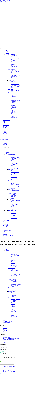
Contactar (2, 360)
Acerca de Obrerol (7, 130)
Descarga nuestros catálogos (9, 331)
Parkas (12, 65)
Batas (12, 113)
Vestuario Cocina (12, 92)
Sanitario (7, 53)
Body (12, 108)
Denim (4, 121)
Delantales (13, 96)
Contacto (5, 132)
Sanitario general (12, 110)
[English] (48, 139)
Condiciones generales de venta (9, 366)
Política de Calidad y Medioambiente (11, 338)
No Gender (5, 123)
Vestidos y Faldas (15, 90)
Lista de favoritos (6, 322)
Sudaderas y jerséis (15, 56)
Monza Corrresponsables (8, 339)
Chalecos (13, 64)
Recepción (10, 89)
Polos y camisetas (15, 71)
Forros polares (14, 66)
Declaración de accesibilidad (9, 371)
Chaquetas (13, 101)
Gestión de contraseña (7, 321)
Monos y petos (14, 55)
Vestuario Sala (11, 99)
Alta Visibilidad (11, 69)
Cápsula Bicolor (6, 120)
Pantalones (13, 61)
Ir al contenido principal (5, 0)
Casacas (13, 111)
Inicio (4, 318)
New (4, 122)
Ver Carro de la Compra (8, 135)
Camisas (13, 60)
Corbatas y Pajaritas (15, 100)
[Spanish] (52, 139)
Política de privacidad (7, 369)
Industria (7, 50)
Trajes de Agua (14, 67)
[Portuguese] (51, 139)
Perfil (4, 320)
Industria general (12, 54)
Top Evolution (6, 125)
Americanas (13, 91)
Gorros (12, 97)
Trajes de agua (14, 77)
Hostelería (8, 51)
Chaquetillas (13, 94)
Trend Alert (5, 126)
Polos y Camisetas (15, 63)
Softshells (13, 59)
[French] (49, 139)
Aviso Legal (5, 367)
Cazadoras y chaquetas (16, 58)
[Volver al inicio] (4, 1)
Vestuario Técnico (12, 80)
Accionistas (5, 340)
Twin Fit (4, 127)
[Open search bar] (0, 45)
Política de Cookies (7, 370)
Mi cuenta (5, 133)
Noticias (4, 131)
